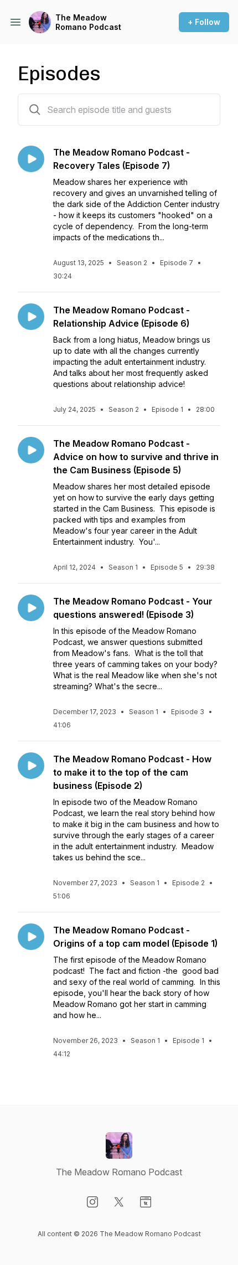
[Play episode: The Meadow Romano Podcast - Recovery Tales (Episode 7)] (31, 159)
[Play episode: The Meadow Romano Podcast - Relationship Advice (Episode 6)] (31, 316)
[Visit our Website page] (145, 1201)
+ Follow (204, 22)
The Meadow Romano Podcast (88, 22)
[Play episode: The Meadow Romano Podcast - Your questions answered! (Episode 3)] (31, 608)
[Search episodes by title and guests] (34, 109)
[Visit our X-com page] (119, 1201)
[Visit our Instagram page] (92, 1201)
